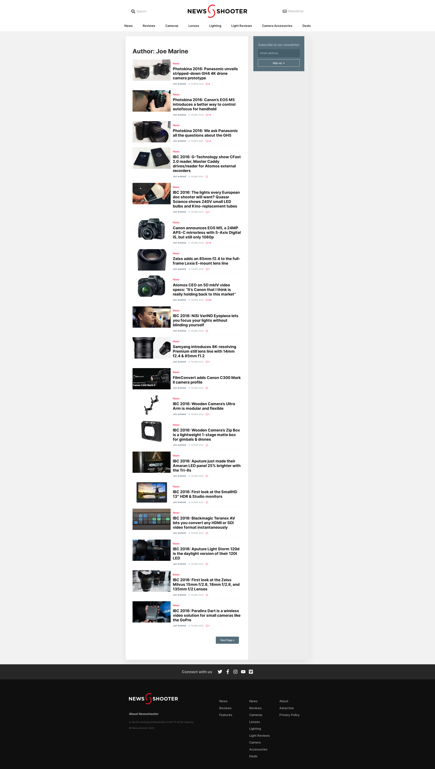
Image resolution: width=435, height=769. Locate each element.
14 (209, 243)
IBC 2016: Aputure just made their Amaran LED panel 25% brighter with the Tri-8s (207, 465)
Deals (306, 26)
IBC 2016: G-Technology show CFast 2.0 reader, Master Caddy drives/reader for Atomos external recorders (207, 163)
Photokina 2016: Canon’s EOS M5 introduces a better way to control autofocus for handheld (204, 104)
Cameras (171, 26)
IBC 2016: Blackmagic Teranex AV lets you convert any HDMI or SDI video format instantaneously (204, 523)
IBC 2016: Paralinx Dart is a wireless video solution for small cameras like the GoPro (206, 615)
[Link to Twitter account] (220, 672)
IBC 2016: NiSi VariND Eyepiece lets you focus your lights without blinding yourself (205, 320)
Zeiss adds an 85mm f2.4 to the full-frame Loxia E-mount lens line (206, 260)
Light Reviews (241, 26)
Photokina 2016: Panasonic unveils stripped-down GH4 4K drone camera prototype (205, 73)
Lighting (215, 26)
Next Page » (227, 640)
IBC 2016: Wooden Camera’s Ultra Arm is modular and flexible (204, 406)
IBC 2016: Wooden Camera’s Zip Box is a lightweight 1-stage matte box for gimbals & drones (206, 435)
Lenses (193, 26)
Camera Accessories (277, 26)
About (283, 701)
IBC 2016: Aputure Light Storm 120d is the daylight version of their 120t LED (206, 553)
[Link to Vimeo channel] (251, 672)
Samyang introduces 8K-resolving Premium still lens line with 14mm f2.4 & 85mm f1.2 (204, 351)
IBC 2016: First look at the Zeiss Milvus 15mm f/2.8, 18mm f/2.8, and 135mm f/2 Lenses (206, 584)
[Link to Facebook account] (227, 672)
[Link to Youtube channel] (243, 672)
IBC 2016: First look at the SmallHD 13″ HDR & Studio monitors (205, 494)
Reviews (149, 26)
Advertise (286, 708)
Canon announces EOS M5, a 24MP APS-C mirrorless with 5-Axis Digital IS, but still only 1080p (207, 232)
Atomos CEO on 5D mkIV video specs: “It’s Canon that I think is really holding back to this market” (204, 289)
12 (209, 115)
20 (209, 300)
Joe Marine (179, 84)
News (128, 26)
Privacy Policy (289, 715)
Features (225, 715)
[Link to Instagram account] (235, 672)
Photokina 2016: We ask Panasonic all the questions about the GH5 (205, 132)
